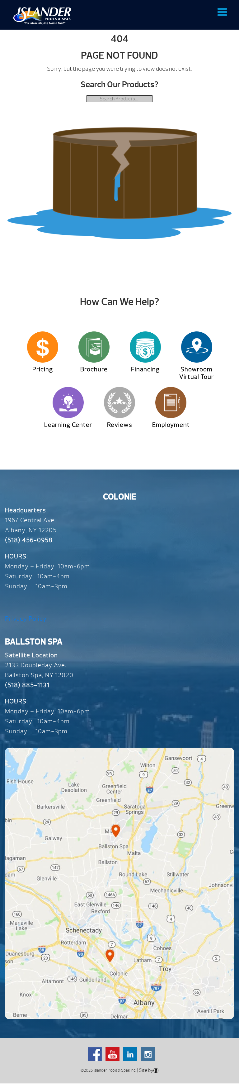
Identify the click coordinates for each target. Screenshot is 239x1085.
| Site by (144, 1070)
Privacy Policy (26, 619)
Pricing (42, 369)
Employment (171, 425)
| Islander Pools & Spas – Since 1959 (42, 15)
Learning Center (68, 425)
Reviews (119, 425)
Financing (145, 369)
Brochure (94, 369)
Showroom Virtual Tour (196, 373)
